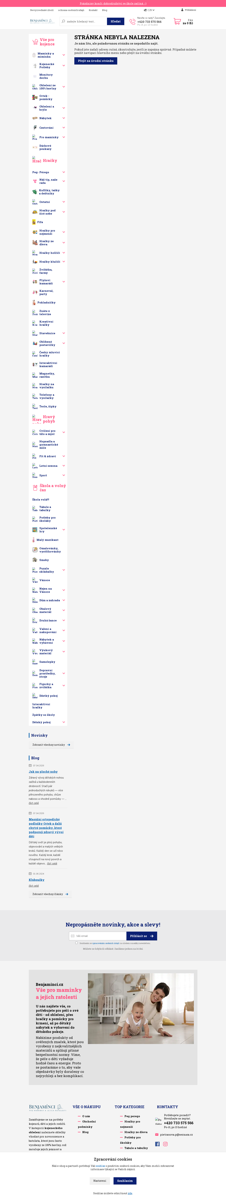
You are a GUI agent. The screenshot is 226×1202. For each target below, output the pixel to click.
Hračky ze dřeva (46, 242)
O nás (86, 1116)
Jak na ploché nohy (43, 771)
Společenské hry (48, 529)
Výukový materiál (46, 651)
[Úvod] (43, 21)
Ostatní (44, 202)
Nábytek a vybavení (46, 641)
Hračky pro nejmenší (47, 232)
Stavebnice (47, 333)
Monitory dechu (46, 76)
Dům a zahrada (49, 600)
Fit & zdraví (47, 456)
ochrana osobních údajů (71, 10)
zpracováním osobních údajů (105, 943)
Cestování (46, 127)
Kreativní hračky (46, 323)
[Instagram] (167, 1145)
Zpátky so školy (43, 714)
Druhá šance (48, 620)
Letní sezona (48, 465)
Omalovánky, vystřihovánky (50, 549)
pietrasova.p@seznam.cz (176, 1134)
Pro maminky (49, 137)
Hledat (116, 21)
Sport (43, 475)
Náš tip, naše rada (48, 181)
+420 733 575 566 (149, 22)
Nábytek (45, 118)
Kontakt (93, 10)
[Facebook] (159, 1145)
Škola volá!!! (40, 499)
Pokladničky (46, 302)
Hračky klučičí (49, 261)
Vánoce (44, 580)
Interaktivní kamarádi (48, 364)
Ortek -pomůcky (45, 97)
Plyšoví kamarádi (46, 281)
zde (130, 1193)
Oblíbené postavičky (47, 343)
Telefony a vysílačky (46, 396)
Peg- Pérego (40, 172)
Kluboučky (36, 880)
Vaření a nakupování (47, 630)
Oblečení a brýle (46, 108)
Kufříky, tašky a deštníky (49, 191)
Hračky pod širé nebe (47, 212)
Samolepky (47, 661)
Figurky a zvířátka (46, 685)
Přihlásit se (139, 936)
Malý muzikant (47, 540)
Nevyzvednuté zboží (41, 10)
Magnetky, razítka (47, 375)
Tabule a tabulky (45, 508)
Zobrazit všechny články (47, 894)
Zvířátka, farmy (45, 271)
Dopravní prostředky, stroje (47, 673)
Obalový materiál (45, 610)
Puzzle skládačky (46, 570)
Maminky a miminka (46, 55)
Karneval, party (46, 292)
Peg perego (132, 1116)
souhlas (100, 1166)
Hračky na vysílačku (46, 385)
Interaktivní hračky (41, 705)
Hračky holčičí (49, 253)
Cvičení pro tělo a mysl (47, 432)
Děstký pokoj (48, 695)
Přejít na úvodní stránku (96, 61)
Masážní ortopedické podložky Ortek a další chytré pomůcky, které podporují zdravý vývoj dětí (46, 827)
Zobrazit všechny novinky (48, 744)
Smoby (44, 560)
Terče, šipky (47, 406)
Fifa (40, 222)
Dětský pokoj (41, 722)
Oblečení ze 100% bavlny (47, 86)
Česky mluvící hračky (49, 353)
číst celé (34, 803)
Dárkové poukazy (45, 147)
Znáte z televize (45, 312)
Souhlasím (125, 1181)
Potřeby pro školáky (47, 519)
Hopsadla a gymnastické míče (48, 444)
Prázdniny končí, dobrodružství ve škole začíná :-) (113, 3)
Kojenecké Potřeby (46, 65)
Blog (104, 10)
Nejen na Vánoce (45, 590)
